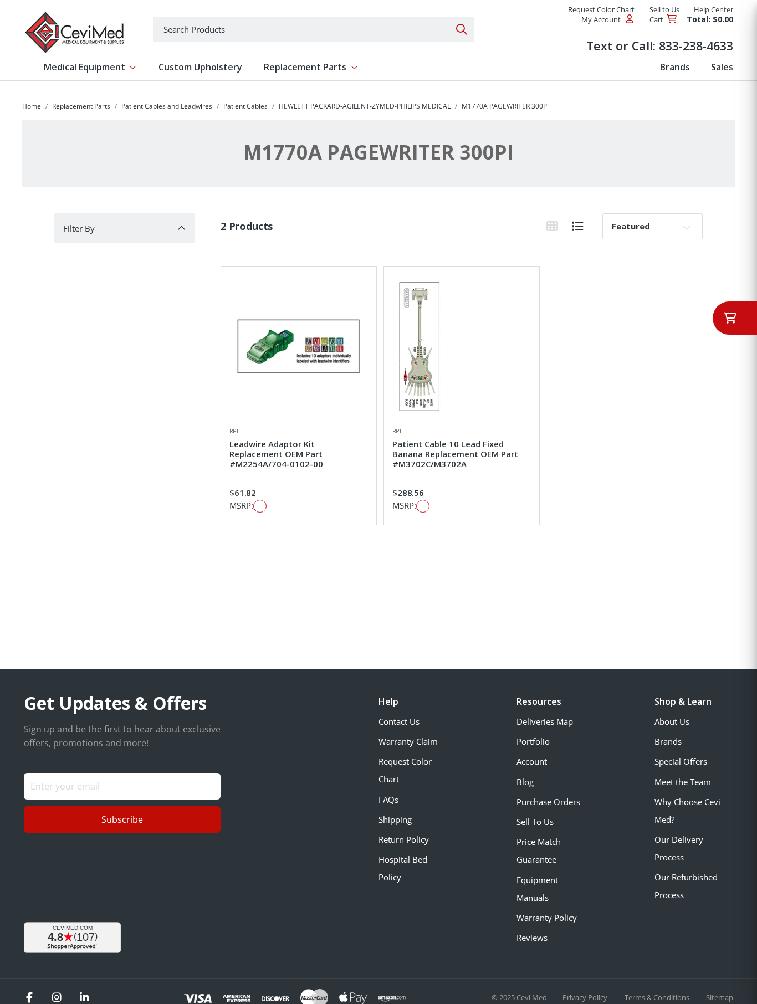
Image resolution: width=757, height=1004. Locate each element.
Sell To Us (535, 821)
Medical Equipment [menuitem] (84, 67)
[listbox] (652, 226)
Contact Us (399, 721)
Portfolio (533, 741)
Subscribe (122, 819)
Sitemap (719, 997)
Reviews (532, 937)
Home (31, 106)
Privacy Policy (585, 997)
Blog (525, 781)
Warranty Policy (546, 917)
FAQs (388, 799)
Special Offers (680, 761)
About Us (671, 721)
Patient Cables (245, 106)
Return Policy (403, 839)
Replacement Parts (81, 106)
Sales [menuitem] (722, 67)
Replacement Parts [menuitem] (305, 67)
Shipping (395, 819)
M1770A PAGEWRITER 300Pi (505, 106)
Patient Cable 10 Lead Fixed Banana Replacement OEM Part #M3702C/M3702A (455, 454)
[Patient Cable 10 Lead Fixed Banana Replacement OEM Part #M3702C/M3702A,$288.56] (461, 346)
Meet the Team (682, 781)
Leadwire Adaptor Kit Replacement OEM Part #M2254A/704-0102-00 (276, 454)
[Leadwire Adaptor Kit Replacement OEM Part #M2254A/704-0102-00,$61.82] (298, 346)
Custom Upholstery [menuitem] (200, 67)
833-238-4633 (696, 46)
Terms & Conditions (658, 997)
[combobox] (313, 29)
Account (531, 761)
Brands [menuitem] (675, 67)
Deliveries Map (544, 721)
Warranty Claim (408, 741)
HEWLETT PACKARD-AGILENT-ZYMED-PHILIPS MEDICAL (365, 106)
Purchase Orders (548, 801)
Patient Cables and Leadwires (166, 106)
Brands (668, 741)
